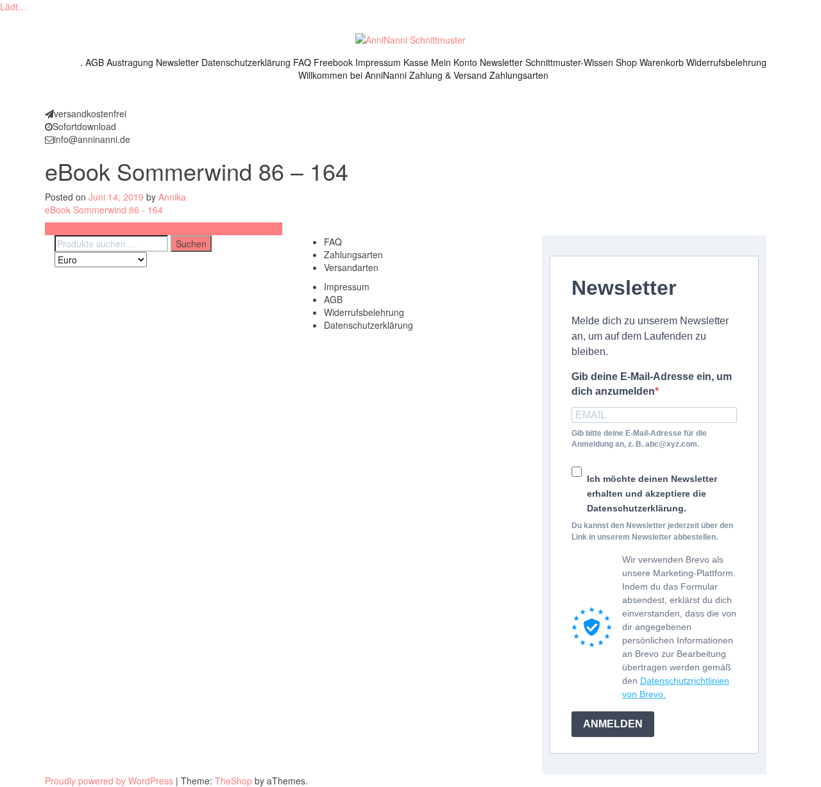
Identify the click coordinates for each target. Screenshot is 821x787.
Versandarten (351, 267)
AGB (94, 62)
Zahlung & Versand (448, 75)
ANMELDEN (613, 723)
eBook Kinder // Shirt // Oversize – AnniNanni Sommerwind (163, 228)
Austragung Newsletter (152, 62)
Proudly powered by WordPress (109, 780)
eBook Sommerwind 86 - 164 (104, 209)
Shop (626, 62)
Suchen (191, 243)
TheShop (233, 780)
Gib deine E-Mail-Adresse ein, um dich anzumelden (651, 384)
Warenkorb (661, 62)
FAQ (302, 62)
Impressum (378, 62)
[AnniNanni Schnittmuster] (410, 38)
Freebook (333, 62)
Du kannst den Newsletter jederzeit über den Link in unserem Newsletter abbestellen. (652, 531)
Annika (172, 196)
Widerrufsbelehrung (726, 62)
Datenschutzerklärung (246, 62)
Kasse (415, 62)
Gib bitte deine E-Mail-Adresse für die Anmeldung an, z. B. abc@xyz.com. (639, 439)
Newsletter (501, 62)
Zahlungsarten (518, 75)
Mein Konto (454, 62)
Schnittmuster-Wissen (569, 62)
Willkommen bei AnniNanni (352, 75)
